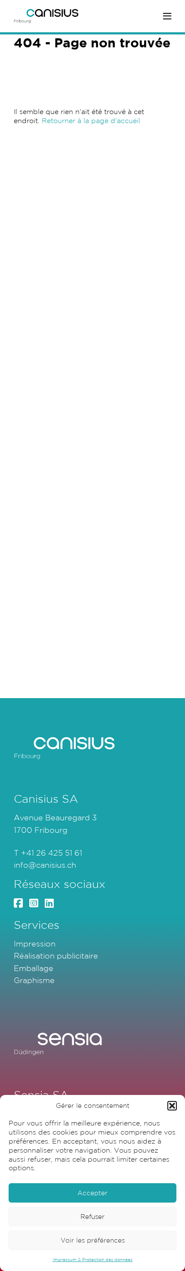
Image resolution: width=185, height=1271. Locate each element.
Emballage (33, 968)
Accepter (92, 1193)
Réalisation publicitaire (56, 955)
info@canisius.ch (45, 864)
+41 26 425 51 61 (51, 852)
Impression (35, 943)
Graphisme (34, 980)
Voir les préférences (93, 1240)
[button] (172, 1105)
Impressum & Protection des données (92, 1259)
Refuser (92, 1216)
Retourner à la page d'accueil (91, 120)
